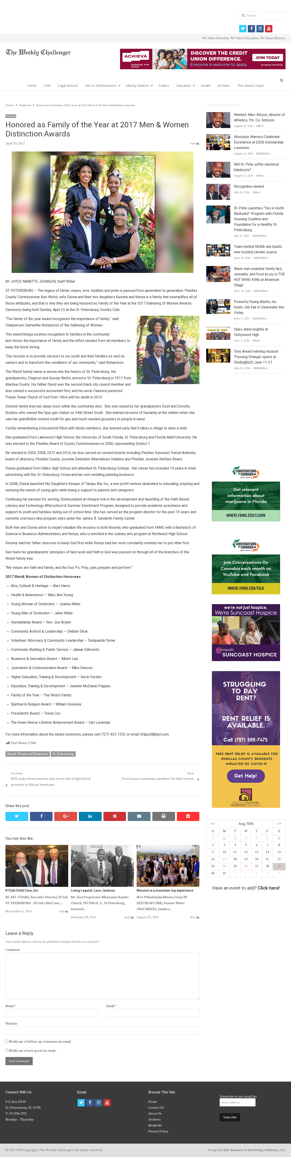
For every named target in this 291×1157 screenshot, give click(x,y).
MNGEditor (263, 153)
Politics (164, 85)
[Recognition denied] (218, 187)
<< (213, 823)
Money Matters (137, 85)
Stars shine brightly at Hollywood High (251, 332)
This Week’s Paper (250, 85)
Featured (10, 116)
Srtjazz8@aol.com (154, 734)
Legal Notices (68, 85)
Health (205, 85)
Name (10, 1006)
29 (279, 866)
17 (224, 859)
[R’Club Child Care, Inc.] (36, 848)
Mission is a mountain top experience (165, 890)
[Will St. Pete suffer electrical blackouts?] (218, 164)
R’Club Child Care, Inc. (22, 890)
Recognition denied (249, 186)
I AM (47, 85)
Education (183, 85)
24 (224, 866)
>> (279, 823)
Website (11, 1024)
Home (31, 85)
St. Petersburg (63, 754)
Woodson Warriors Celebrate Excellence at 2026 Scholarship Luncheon (258, 142)
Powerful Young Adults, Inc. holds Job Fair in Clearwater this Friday (259, 307)
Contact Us (156, 1108)
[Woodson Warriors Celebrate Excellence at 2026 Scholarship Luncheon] (218, 137)
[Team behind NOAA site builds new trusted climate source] (218, 247)
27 (224, 838)
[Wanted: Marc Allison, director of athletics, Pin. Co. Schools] (218, 115)
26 (246, 866)
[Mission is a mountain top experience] (168, 848)
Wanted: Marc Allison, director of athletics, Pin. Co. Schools (259, 117)
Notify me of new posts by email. (32, 1051)
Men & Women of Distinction (27, 754)
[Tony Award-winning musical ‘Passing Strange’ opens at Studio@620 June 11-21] (218, 351)
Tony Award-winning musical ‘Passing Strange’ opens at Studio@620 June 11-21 (256, 357)
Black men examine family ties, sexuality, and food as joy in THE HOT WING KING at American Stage (259, 277)
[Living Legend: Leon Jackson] (102, 848)
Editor (260, 126)
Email (111, 1006)
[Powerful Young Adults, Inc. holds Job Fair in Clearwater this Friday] (218, 302)
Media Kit (155, 1126)
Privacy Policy (158, 1131)
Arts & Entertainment (100, 85)
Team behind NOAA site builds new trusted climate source (258, 249)
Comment (12, 950)
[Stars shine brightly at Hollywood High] (218, 329)
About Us (155, 1114)
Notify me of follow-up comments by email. (40, 1042)
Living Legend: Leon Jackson (93, 890)
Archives (224, 85)
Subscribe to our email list (238, 1096)
